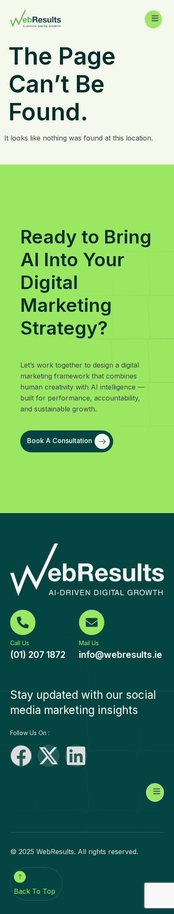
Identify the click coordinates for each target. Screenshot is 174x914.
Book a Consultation (59, 441)
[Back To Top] (20, 877)
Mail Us (89, 642)
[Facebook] (21, 756)
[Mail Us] (91, 622)
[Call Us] (22, 622)
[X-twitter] (49, 756)
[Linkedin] (76, 756)
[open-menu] (153, 19)
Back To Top (34, 891)
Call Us (19, 642)
